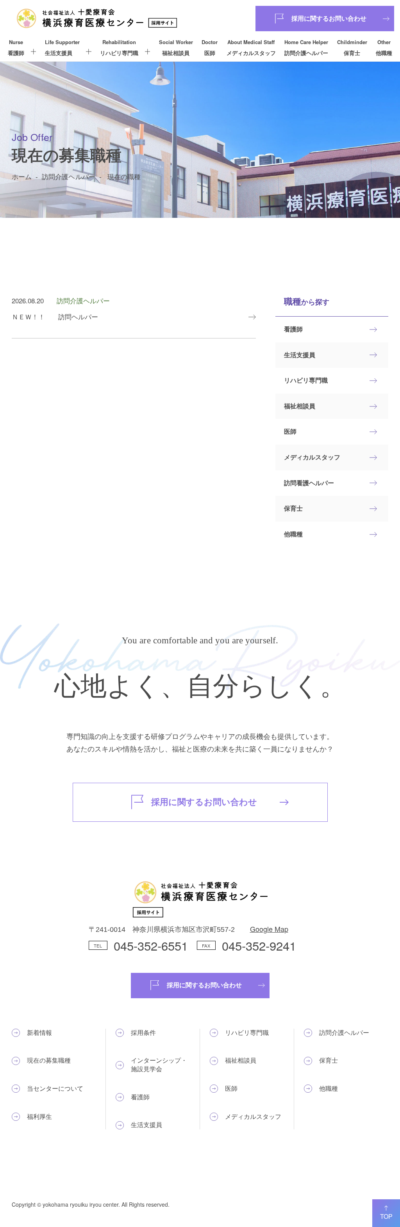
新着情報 (39, 1032)
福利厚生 (39, 1116)
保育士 (352, 47)
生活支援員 (299, 355)
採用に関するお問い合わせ (328, 18)
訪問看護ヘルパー (309, 483)
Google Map (269, 929)
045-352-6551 (141, 945)
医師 (210, 47)
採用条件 (143, 1032)
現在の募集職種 (49, 1060)
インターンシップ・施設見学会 (159, 1064)
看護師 (293, 329)
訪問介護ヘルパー (306, 47)
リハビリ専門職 (306, 380)
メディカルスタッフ (251, 47)
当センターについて (55, 1088)
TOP (386, 1216)
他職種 (384, 47)
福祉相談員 (176, 47)
